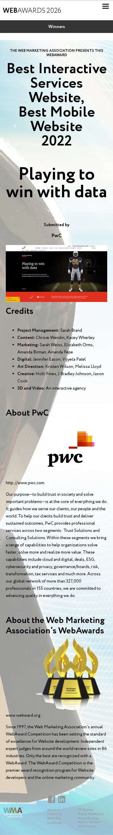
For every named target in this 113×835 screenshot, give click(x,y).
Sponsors (53, 810)
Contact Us (54, 814)
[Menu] (105, 6)
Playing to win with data (56, 183)
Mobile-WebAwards (91, 814)
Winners (56, 27)
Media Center (87, 826)
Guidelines (54, 823)
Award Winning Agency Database (89, 820)
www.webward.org (23, 715)
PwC (56, 235)
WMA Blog (54, 818)
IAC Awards (85, 810)
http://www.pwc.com (25, 483)
